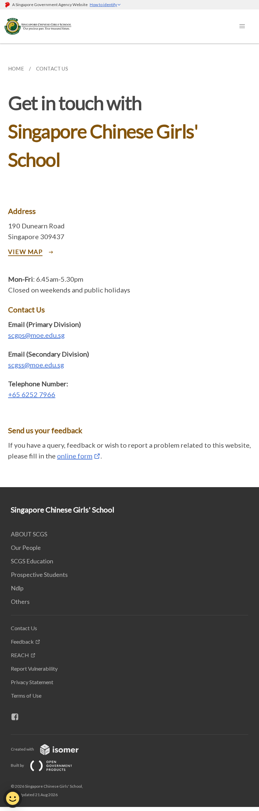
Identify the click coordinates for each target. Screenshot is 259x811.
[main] (129, 265)
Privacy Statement (32, 682)
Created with (23, 749)
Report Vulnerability (34, 668)
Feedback (22, 641)
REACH (20, 655)
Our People (26, 547)
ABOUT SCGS (29, 534)
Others (20, 601)
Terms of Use (26, 695)
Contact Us (24, 628)
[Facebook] (17, 717)
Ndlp (17, 588)
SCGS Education (32, 561)
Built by (18, 765)
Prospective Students (39, 574)
